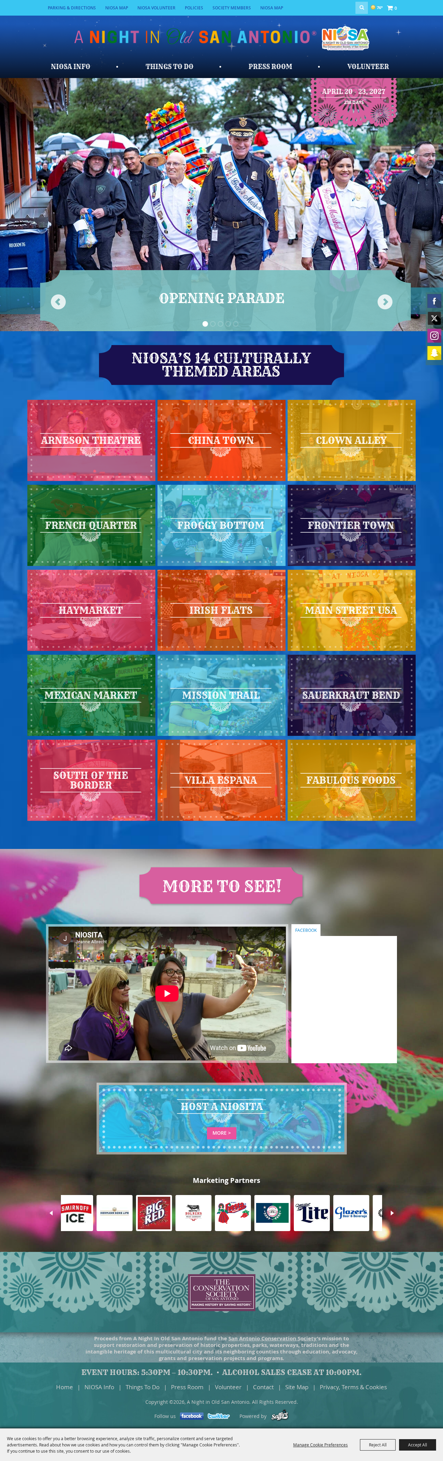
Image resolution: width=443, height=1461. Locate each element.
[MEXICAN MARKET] (91, 735)
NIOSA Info (70, 67)
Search (361, 8)
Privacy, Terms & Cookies (353, 1387)
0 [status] (396, 8)
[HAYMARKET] (91, 650)
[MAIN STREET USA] (352, 650)
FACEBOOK (306, 930)
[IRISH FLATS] (221, 650)
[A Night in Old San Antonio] (348, 44)
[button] (205, 324)
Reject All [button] (378, 1444)
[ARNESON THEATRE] (91, 480)
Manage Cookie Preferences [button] (320, 1444)
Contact (263, 1387)
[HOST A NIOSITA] (222, 1152)
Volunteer (368, 67)
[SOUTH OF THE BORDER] (91, 820)
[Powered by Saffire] (280, 1416)
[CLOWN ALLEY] (352, 480)
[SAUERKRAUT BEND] (352, 735)
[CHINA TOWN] (221, 480)
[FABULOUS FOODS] (352, 820)
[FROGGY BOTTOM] (221, 565)
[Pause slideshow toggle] (204, 330)
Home (64, 1387)
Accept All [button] (417, 1444)
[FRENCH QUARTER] (91, 565)
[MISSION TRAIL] (221, 735)
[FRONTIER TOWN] (352, 565)
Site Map (296, 1387)
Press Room (270, 67)
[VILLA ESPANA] (221, 820)
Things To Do (169, 67)
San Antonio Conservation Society (272, 1338)
